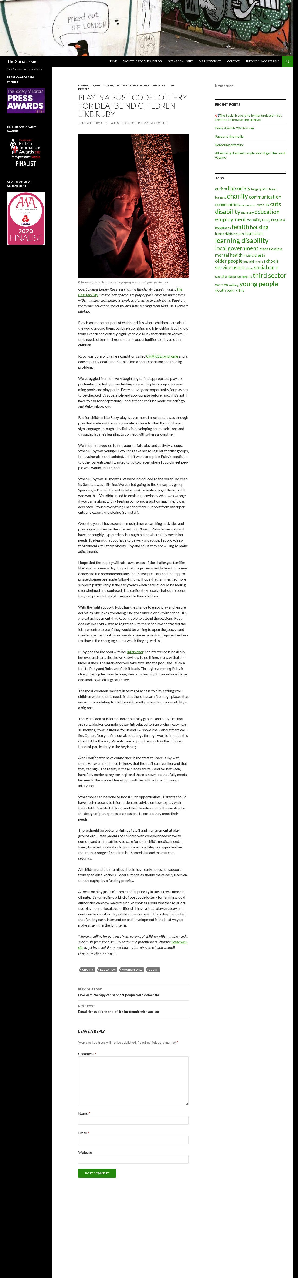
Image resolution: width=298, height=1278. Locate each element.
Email (83, 1133)
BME (265, 189)
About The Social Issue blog (142, 61)
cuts (275, 203)
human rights (224, 233)
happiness (223, 227)
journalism (254, 233)
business (220, 197)
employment (230, 219)
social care (266, 267)
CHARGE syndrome (162, 356)
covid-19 (262, 205)
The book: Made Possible (262, 61)
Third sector (125, 85)
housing (259, 227)
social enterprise (228, 276)
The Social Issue (22, 61)
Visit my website (210, 61)
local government (237, 248)
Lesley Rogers (124, 123)
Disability (86, 85)
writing (234, 285)
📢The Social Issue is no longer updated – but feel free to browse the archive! (248, 117)
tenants (247, 276)
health (240, 227)
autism (221, 188)
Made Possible (270, 249)
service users (230, 267)
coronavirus (248, 205)
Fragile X (278, 220)
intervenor (135, 651)
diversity (247, 213)
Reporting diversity (229, 145)
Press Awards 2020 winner (234, 128)
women (221, 284)
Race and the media (229, 136)
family (266, 220)
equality (254, 219)
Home (113, 61)
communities (227, 204)
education (108, 969)
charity (88, 969)
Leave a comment (154, 123)
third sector (269, 275)
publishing (250, 261)
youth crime (235, 290)
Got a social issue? (180, 61)
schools (271, 261)
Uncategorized (150, 85)
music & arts (254, 255)
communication (265, 196)
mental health (229, 255)
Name (84, 1113)
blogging (256, 189)
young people (132, 969)
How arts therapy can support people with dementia (118, 992)
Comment (87, 1053)
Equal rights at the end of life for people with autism (118, 1008)
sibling (249, 268)
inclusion (239, 233)
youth (153, 969)
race (260, 261)
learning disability (241, 240)
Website (85, 1152)
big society (239, 188)
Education (104, 85)
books (273, 189)
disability (227, 211)
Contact (233, 61)
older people (229, 261)
